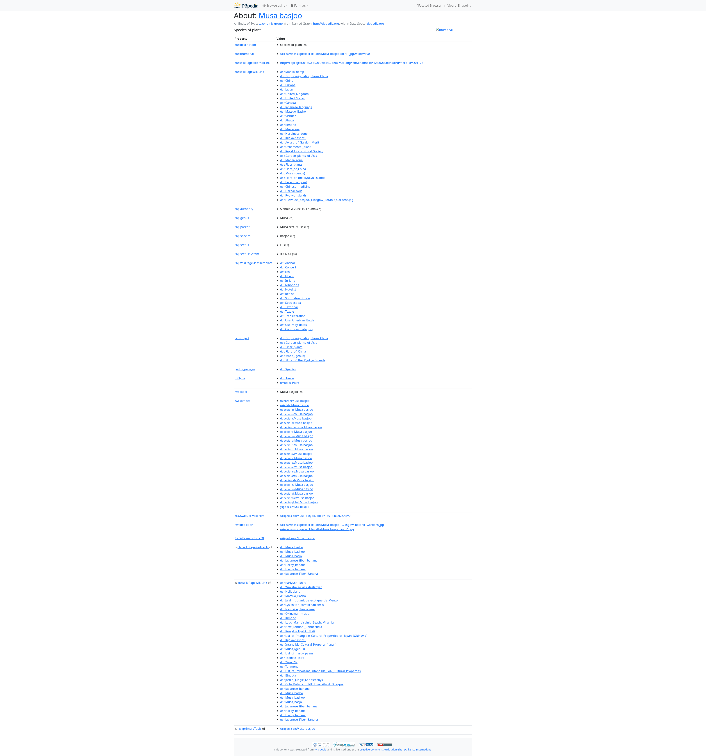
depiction (244, 525)
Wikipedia (320, 749)
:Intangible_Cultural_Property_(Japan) (308, 644)
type (240, 378)
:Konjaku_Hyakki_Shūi (297, 631)
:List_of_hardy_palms (296, 653)
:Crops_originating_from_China (304, 76)
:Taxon (287, 378)
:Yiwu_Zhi (288, 662)
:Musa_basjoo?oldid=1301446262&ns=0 (315, 516)
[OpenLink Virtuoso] (321, 744)
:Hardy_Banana (293, 565)
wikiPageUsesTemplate (253, 263)
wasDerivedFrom (250, 516)
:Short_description (295, 298)
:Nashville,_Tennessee (297, 609)
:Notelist (288, 289)
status (242, 245)
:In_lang (287, 281)
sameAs (242, 401)
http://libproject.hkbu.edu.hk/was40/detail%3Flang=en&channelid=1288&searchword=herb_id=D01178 (351, 63)
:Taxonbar (289, 307)
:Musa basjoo (295, 401)
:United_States (292, 98)
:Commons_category (296, 329)
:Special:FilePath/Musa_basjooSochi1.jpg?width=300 (325, 54)
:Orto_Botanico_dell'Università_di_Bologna (311, 684)
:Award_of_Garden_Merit (299, 142)
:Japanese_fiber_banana (299, 560)
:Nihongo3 (289, 285)
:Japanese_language (296, 107)
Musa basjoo (280, 15)
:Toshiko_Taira (292, 658)
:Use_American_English (298, 320)
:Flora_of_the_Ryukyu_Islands (302, 178)
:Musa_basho (291, 547)
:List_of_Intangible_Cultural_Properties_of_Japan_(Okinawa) (323, 636)
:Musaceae (289, 129)
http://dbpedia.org (326, 24)
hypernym (245, 369)
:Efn (285, 272)
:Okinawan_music (294, 614)
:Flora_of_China (293, 169)
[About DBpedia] (246, 5)
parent (242, 227)
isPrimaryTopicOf (249, 538)
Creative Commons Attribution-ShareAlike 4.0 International (396, 749)
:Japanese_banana (295, 689)
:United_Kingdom (294, 94)
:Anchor (287, 263)
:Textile (287, 311)
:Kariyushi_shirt (293, 583)
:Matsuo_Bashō (293, 111)
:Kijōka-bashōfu (293, 138)
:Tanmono (289, 667)
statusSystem (247, 254)
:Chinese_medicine (295, 187)
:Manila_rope (291, 160)
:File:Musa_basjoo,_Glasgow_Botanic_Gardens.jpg (316, 200)
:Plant (289, 383)
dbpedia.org (375, 24)
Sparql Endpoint (459, 5)
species (243, 236)
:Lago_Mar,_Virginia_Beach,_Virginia (307, 622)
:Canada (288, 103)
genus (242, 218)
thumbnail (244, 54)
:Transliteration (293, 316)
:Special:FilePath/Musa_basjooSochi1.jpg (317, 529)
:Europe (287, 85)
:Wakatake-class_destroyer (301, 587)
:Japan (286, 89)
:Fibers (287, 276)
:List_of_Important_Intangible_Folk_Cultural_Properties (320, 671)
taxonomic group (271, 24)
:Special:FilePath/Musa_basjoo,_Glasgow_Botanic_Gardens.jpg (332, 525)
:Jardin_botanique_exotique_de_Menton (310, 600)
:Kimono (288, 125)
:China (286, 81)
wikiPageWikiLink (249, 72)
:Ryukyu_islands (293, 195)
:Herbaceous (291, 191)
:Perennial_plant (293, 182)
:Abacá (287, 120)
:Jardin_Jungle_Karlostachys (301, 680)
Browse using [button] (275, 5)
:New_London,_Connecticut (301, 627)
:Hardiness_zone (294, 134)
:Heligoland (290, 591)
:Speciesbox (290, 303)
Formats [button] (299, 5)
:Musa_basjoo (297, 538)
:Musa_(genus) (292, 173)
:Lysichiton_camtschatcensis (302, 605)
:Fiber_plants (291, 164)
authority (244, 209)
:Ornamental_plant (295, 147)
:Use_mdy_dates (293, 325)
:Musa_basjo (291, 556)
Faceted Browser (430, 5)
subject (242, 338)
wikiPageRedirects (253, 547)
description (245, 45)
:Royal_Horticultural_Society (301, 151)
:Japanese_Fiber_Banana (299, 574)
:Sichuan (288, 116)
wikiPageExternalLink (252, 63)
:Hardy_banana (293, 569)
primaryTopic (249, 729)
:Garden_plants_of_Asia (298, 156)
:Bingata (288, 675)
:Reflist (287, 294)
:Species (288, 369)
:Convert (288, 267)
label (241, 392)
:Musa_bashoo (292, 552)
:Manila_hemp (292, 72)
